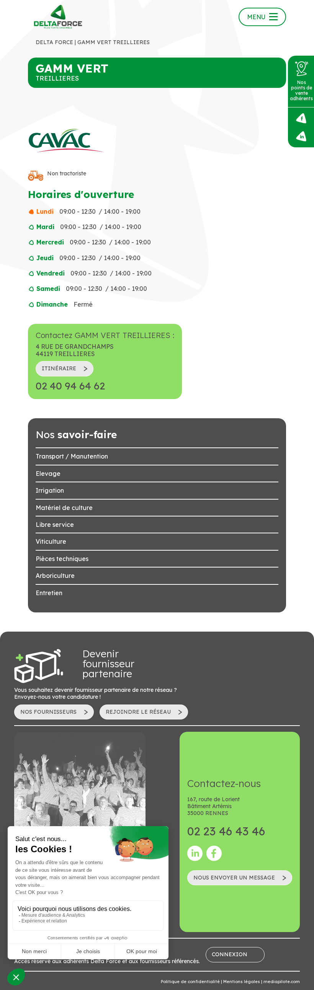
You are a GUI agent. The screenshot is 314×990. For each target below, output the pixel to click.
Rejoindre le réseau (138, 711)
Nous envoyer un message (234, 877)
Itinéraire (59, 368)
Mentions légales (241, 981)
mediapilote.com (281, 981)
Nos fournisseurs (48, 711)
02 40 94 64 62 (70, 386)
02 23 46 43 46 (226, 831)
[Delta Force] (58, 17)
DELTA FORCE (54, 42)
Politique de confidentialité (190, 981)
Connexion (229, 954)
